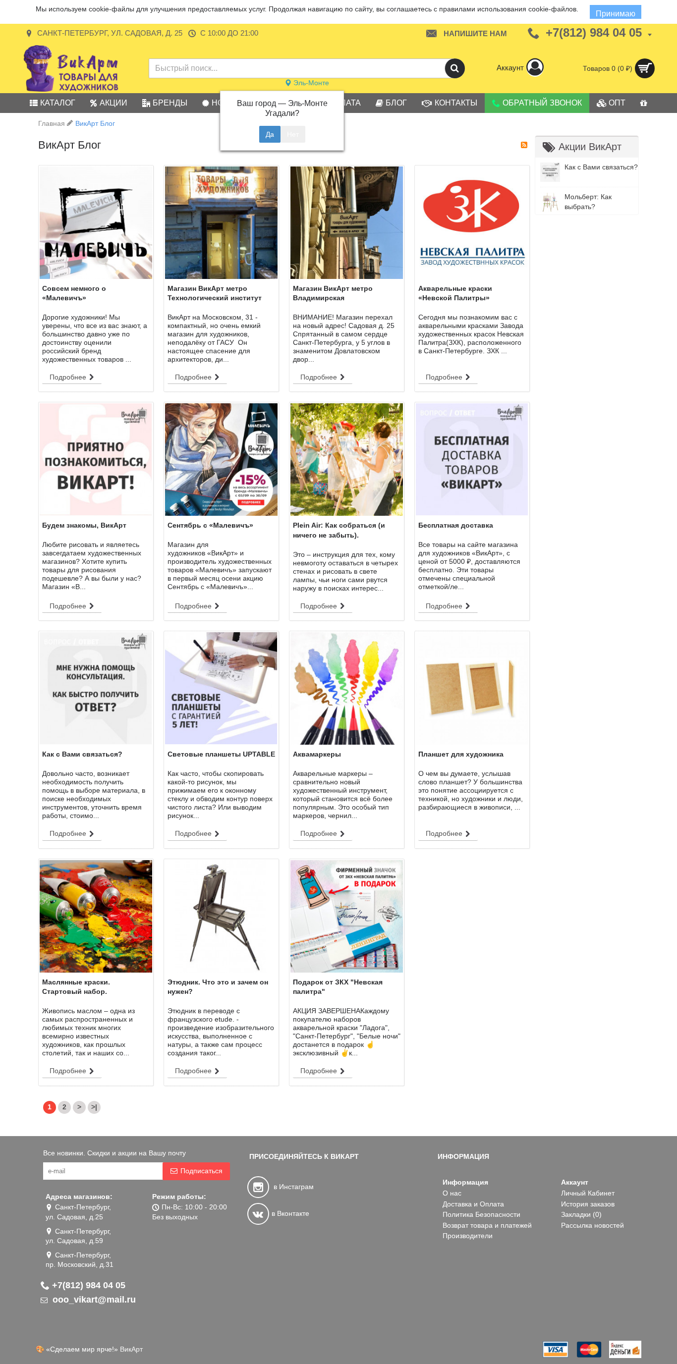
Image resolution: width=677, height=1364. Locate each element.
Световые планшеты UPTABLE (221, 754)
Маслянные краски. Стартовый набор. (76, 987)
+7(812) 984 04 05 (88, 1285)
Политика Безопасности (481, 1214)
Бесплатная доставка (455, 525)
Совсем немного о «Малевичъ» (74, 293)
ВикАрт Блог (95, 123)
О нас (452, 1193)
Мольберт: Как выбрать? (588, 202)
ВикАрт (131, 1349)
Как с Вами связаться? (601, 167)
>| (94, 1107)
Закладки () (581, 1214)
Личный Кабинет (588, 1193)
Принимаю (615, 13)
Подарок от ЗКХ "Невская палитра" (338, 987)
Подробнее (68, 377)
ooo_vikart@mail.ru (93, 1300)
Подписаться (201, 1171)
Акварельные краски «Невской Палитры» (455, 293)
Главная (51, 123)
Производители (468, 1236)
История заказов (588, 1204)
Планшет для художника (461, 754)
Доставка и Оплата (473, 1204)
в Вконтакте (290, 1213)
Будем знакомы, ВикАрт (84, 525)
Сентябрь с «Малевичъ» (210, 525)
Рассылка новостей (592, 1225)
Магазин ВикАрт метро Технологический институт (215, 293)
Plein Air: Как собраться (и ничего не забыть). (339, 530)
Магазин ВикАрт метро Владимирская (333, 293)
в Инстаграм (293, 1187)
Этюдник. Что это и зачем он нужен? (218, 987)
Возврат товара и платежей (487, 1225)
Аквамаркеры (317, 754)
